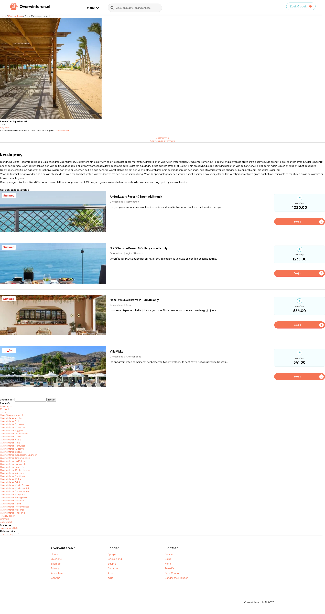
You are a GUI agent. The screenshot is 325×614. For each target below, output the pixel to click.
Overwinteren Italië (10, 442)
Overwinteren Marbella (12, 500)
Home (3, 16)
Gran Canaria (172, 573)
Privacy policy (7, 515)
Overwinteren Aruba (11, 418)
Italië (110, 577)
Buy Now (4, 127)
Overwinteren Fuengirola (13, 497)
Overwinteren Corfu (10, 436)
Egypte (112, 563)
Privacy (55, 568)
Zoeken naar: (7, 399)
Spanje (112, 554)
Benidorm (170, 554)
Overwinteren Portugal (12, 445)
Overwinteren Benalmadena (15, 491)
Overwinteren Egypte (11, 430)
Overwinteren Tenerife (12, 467)
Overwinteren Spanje (11, 451)
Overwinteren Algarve (12, 448)
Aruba (111, 573)
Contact (4, 409)
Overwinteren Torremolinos (14, 506)
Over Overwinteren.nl (11, 415)
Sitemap (4, 518)
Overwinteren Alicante (12, 473)
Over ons (56, 558)
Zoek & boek (298, 6)
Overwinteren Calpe (10, 479)
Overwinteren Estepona (12, 494)
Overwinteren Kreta (10, 439)
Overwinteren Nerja (10, 503)
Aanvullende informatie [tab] (162, 140)
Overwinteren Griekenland (14, 433)
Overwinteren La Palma (13, 460)
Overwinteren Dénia (10, 482)
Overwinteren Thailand (12, 512)
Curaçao (113, 568)
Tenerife (169, 568)
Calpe (168, 558)
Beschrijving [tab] (162, 137)
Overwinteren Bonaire (12, 424)
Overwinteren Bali (9, 421)
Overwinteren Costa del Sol (14, 488)
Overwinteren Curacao (12, 427)
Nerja (168, 563)
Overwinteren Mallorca (12, 509)
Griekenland (115, 558)
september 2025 (9, 528)
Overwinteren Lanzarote (13, 463)
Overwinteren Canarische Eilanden (18, 454)
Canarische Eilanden (176, 577)
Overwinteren (15, 16)
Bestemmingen (8, 534)
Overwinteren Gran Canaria (15, 457)
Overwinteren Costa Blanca (15, 470)
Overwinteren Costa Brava (14, 485)
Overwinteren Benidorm (13, 476)
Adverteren (6, 406)
